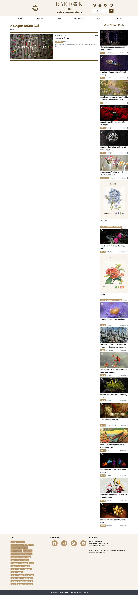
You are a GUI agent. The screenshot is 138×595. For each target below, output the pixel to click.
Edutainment (27, 551)
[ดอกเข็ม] (114, 273)
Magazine (40, 18)
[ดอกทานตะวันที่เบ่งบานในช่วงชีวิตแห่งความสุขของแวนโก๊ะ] (114, 435)
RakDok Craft (27, 569)
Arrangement (105, 178)
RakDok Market (79, 18)
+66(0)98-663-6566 (98, 546)
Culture (103, 128)
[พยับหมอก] (114, 199)
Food (13, 560)
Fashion (19, 554)
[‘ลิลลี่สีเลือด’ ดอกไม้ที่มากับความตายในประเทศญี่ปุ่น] (114, 112)
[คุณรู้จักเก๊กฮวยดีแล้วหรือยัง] (114, 410)
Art (102, 103)
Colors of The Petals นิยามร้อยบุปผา (111, 227)
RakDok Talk (29, 575)
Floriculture (28, 554)
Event (102, 53)
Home (20, 18)
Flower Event (15, 557)
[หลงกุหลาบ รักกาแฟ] (31, 46)
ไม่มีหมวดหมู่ (28, 584)
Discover (14, 551)
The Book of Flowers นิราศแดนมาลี (22, 581)
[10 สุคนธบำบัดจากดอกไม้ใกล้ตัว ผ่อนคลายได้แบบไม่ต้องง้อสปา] (114, 485)
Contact (118, 18)
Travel (13, 584)
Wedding (20, 584)
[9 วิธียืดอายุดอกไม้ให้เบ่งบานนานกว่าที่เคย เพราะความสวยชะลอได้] (114, 163)
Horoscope (15, 563)
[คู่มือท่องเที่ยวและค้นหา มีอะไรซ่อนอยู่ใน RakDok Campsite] (114, 37)
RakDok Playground (17, 575)
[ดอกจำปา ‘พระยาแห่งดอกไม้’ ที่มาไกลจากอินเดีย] (114, 510)
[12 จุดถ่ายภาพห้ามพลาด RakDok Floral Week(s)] (114, 62)
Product (26, 566)
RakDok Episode (16, 572)
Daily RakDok (22, 548)
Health (103, 252)
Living (31, 563)
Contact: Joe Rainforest (97, 552)
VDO (59, 18)
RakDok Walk (28, 578)
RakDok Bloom (16, 569)
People (103, 450)
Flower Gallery (26, 557)
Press (19, 566)
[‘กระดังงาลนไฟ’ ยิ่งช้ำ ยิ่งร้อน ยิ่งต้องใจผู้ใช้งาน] (114, 385)
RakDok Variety (16, 578)
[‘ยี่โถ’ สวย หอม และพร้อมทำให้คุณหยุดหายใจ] (114, 236)
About (98, 18)
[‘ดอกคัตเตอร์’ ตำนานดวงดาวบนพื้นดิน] (114, 310)
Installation (59, 42)
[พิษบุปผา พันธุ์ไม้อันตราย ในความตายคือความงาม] (114, 460)
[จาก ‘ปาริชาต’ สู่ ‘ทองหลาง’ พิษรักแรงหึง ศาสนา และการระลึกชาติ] (114, 360)
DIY (20, 551)
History (103, 525)
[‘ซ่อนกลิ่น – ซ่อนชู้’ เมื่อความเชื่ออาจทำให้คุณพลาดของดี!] (114, 138)
